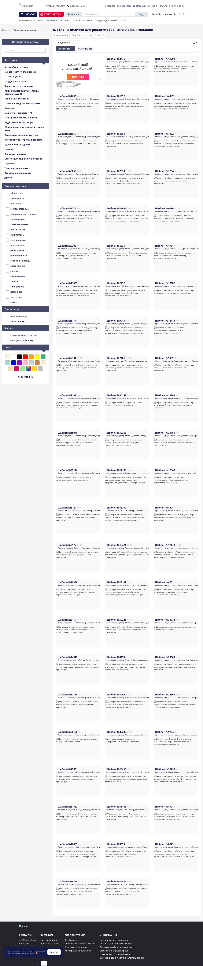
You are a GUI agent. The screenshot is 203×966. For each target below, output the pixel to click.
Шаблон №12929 (116, 694)
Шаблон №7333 (115, 171)
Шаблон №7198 (67, 395)
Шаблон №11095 (67, 283)
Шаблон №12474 (116, 544)
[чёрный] (19, 356)
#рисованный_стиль (164, 61)
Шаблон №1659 (67, 133)
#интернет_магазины (85, 847)
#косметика (97, 473)
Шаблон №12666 (165, 470)
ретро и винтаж (18, 255)
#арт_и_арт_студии (133, 286)
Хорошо (54, 952)
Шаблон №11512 (67, 806)
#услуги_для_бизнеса (67, 884)
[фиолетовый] (19, 362)
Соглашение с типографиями (115, 954)
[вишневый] (16, 368)
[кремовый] (43, 362)
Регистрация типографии (77, 950)
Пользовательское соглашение (115, 943)
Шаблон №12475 (165, 320)
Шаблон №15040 (67, 432)
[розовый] (25, 362)
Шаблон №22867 (165, 694)
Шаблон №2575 (67, 208)
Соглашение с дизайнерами (114, 950)
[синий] (13, 362)
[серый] (31, 362)
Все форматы (71, 940)
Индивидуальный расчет (111, 21)
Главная (6, 30)
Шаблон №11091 (165, 58)
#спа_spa (145, 211)
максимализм (17, 229)
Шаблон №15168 (116, 806)
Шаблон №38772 (165, 619)
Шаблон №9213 (115, 320)
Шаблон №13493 (116, 769)
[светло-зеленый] (22, 368)
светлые (14, 271)
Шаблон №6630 (164, 208)
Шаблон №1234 (164, 171)
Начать (78, 77)
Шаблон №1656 (67, 96)
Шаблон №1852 (115, 96)
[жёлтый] (37, 356)
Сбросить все (25, 376)
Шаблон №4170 (115, 657)
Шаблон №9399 (164, 358)
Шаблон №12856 (116, 881)
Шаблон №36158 (67, 731)
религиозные (17, 250)
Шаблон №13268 (116, 432)
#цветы (136, 660)
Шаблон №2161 (115, 358)
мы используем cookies (25, 953)
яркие (13, 302)
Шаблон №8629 (164, 844)
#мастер (177, 174)
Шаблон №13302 (165, 395)
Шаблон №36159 (116, 395)
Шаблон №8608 (164, 507)
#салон (184, 174)
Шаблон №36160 (165, 432)
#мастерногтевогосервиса (148, 99)
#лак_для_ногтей (148, 61)
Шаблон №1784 (164, 245)
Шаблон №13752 (116, 507)
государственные (19, 208)
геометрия (16, 203)
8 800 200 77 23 (26, 943)
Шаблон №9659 (115, 844)
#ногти (133, 99)
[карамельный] (10, 368)
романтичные (17, 265)
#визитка (110, 847)
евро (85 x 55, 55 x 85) (94, 35)
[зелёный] (43, 356)
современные (17, 276)
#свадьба (144, 660)
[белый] (13, 356)
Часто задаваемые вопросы (114, 940)
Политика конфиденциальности (116, 947)
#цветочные (76, 510)
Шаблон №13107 (116, 582)
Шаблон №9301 (67, 358)
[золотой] (34, 368)
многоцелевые (18, 240)
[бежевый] (7, 356)
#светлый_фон (179, 248)
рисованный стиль (20, 260)
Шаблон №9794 (164, 731)
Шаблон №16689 (67, 844)
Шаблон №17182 (165, 283)
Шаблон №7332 (164, 133)
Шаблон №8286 (115, 133)
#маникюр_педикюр (115, 61)
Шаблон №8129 (67, 507)
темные (14, 281)
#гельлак (95, 99)
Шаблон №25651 (67, 769)
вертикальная (17, 321)
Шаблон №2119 (67, 619)
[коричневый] (37, 362)
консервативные (19, 224)
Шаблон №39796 (165, 769)
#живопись (111, 286)
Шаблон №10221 (116, 619)
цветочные (16, 291)
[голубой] (7, 362)
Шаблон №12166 (116, 470)
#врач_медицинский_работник (71, 660)
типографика (17, 286)
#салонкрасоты (196, 809)
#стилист (193, 473)
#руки (127, 99)
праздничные (17, 245)
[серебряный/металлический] (40, 368)
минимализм (17, 234)
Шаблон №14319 (67, 657)
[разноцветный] (28, 368)
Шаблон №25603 (165, 657)
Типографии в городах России (79, 943)
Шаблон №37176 (67, 470)
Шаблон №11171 (67, 320)
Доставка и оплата (50, 943)
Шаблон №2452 (115, 283)
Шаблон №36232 (116, 731)
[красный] (25, 356)
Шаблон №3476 (115, 58)
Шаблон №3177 (67, 544)
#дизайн (121, 286)
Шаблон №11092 (116, 208)
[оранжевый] (31, 356)
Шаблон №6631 (115, 245)
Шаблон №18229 (67, 881)
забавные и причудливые (24, 214)
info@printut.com (28, 940)
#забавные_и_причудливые (70, 585)
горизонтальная (18, 316)
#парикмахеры (98, 211)
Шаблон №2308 (67, 245)
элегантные (16, 297)
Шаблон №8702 (164, 582)
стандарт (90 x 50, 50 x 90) (67, 35)
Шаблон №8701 (164, 806)
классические (17, 219)
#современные (113, 136)
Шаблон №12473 (165, 544)
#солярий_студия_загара (93, 548)
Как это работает (49, 940)
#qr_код (95, 435)
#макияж (145, 585)
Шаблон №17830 (67, 694)
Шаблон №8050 (67, 171)
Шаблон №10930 (67, 582)
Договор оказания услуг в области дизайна (122, 957)
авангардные (17, 198)
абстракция (16, 193)
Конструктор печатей (75, 947)
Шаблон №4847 (164, 96)
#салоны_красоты (132, 61)
